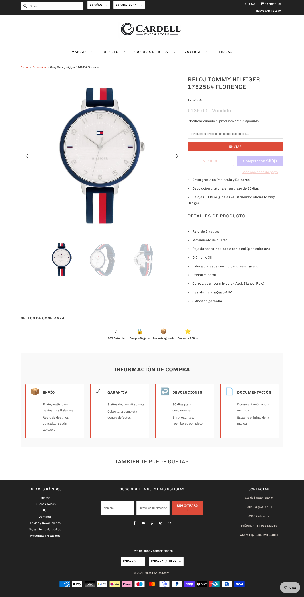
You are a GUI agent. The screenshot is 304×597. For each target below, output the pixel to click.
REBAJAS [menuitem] (225, 51)
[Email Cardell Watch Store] (169, 523)
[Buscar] (25, 6)
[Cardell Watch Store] (152, 31)
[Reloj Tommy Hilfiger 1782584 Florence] (102, 156)
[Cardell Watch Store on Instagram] (161, 523)
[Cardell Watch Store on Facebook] (135, 523)
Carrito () (272, 4)
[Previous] (28, 156)
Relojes (112, 51)
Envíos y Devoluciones (45, 523)
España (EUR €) (127, 4)
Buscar (45, 497)
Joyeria (194, 51)
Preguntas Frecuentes (45, 535)
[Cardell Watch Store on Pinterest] (152, 523)
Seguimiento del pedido (45, 529)
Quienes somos (45, 504)
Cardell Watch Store (156, 573)
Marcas (80, 51)
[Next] (176, 156)
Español (96, 4)
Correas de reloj (152, 51)
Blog (45, 510)
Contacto (45, 516)
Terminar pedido (268, 10)
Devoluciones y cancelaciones (152, 550)
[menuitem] (82, 52)
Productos (40, 67)
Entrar (250, 4)
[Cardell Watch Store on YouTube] (143, 523)
